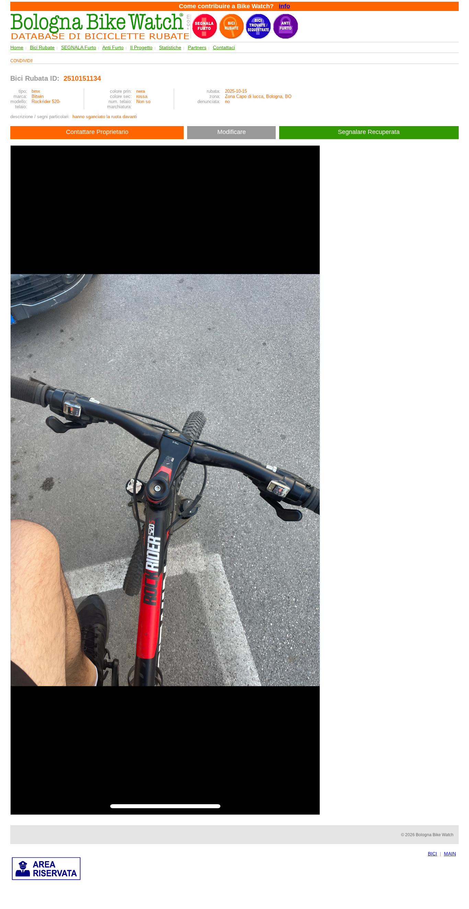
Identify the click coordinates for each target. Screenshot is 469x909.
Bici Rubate (42, 47)
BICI (432, 853)
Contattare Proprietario (97, 131)
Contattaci (224, 47)
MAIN (450, 853)
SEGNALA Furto (78, 47)
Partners (197, 47)
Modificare (231, 131)
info (284, 6)
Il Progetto (141, 47)
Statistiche (170, 47)
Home (16, 47)
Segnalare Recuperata (369, 131)
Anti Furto (113, 47)
